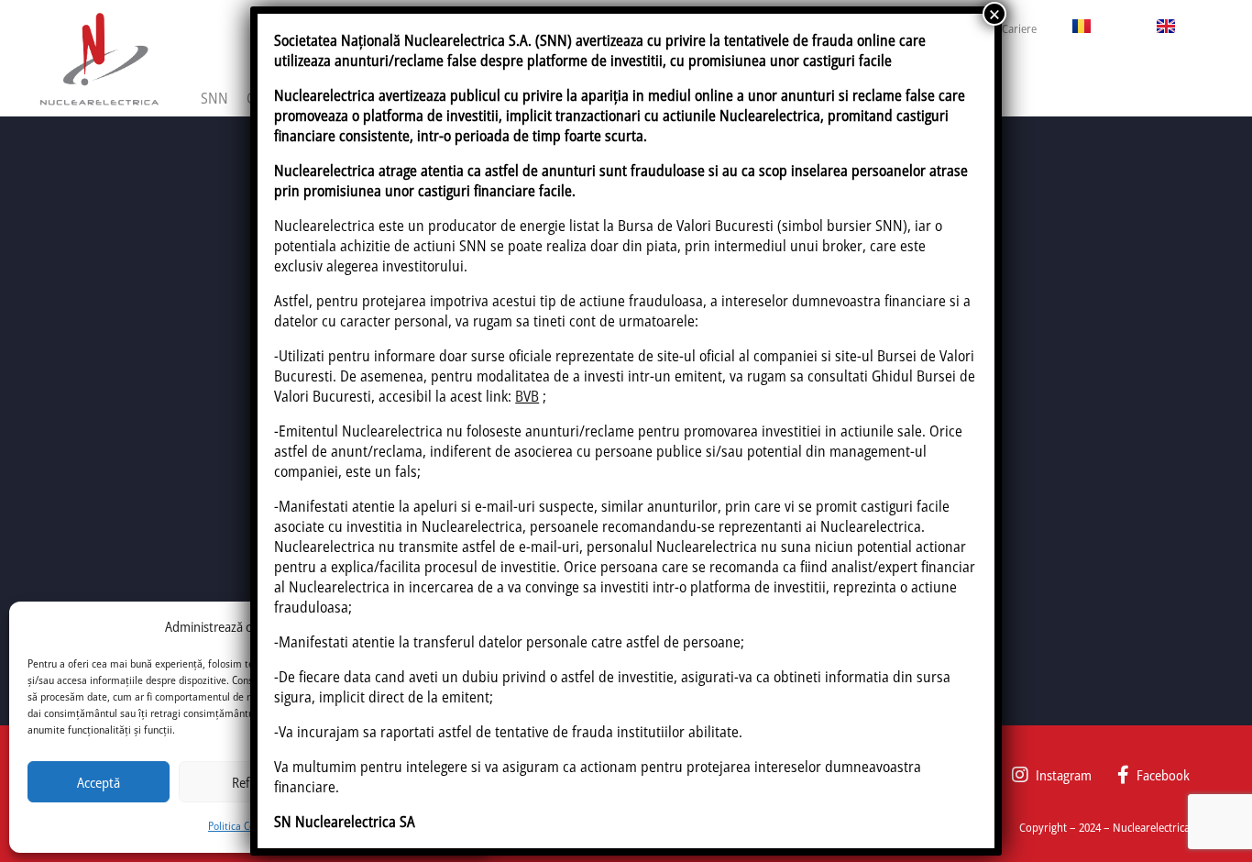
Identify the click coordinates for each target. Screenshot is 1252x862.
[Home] (99, 58)
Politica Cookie (241, 826)
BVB (527, 396)
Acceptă (98, 782)
